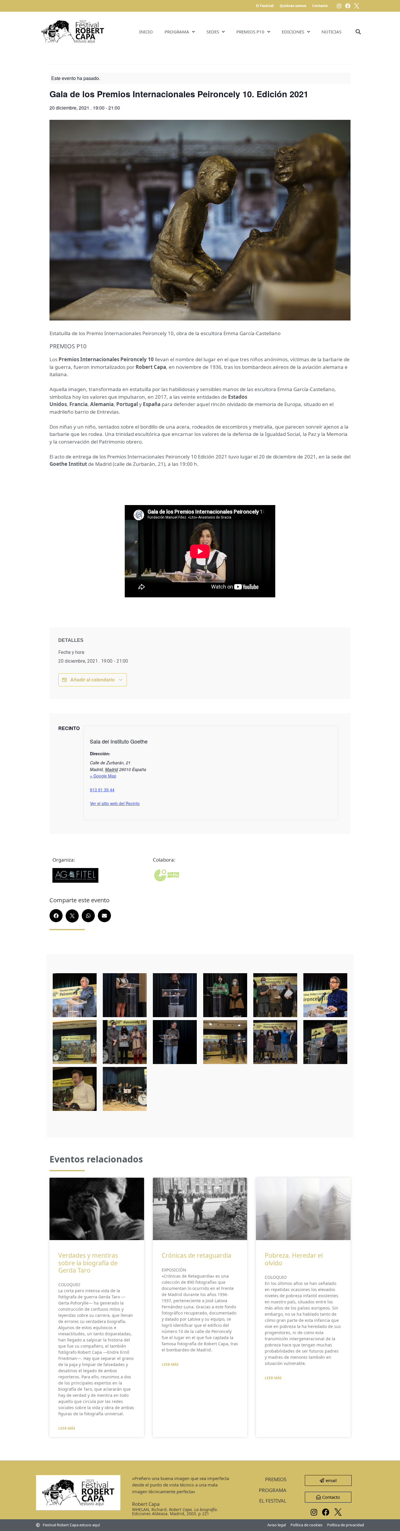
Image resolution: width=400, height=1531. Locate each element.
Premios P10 (250, 32)
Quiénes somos (293, 5)
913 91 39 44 (102, 789)
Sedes (212, 32)
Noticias (331, 32)
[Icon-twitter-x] (356, 5)
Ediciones (293, 32)
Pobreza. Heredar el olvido (294, 1259)
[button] (358, 32)
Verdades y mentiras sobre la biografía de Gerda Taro (88, 1262)
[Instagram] (339, 5)
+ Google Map (103, 776)
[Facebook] (348, 5)
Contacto (320, 5)
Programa (177, 32)
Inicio (146, 32)
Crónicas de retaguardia (196, 1255)
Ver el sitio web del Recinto (115, 803)
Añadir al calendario (92, 679)
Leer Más (66, 1428)
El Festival (265, 5)
